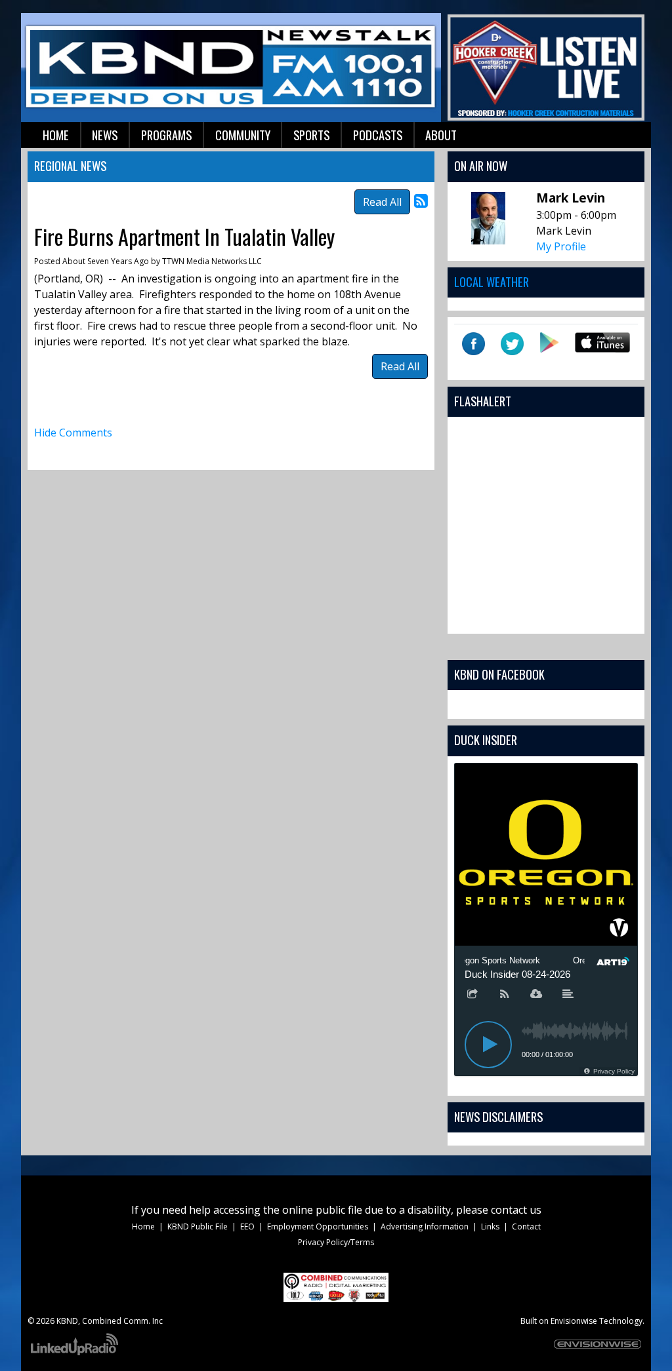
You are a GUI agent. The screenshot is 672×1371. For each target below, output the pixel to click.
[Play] (488, 1044)
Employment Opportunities (317, 1226)
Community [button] (242, 135)
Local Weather (491, 281)
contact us (516, 1210)
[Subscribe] (505, 995)
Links (490, 1226)
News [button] (104, 135)
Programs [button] (166, 135)
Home (143, 1226)
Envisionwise (574, 1320)
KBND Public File (197, 1226)
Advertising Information (425, 1226)
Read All (382, 202)
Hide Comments (73, 432)
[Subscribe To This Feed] (421, 200)
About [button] (441, 135)
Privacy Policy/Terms (336, 1242)
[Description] (568, 995)
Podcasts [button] (377, 135)
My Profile (561, 246)
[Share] (472, 995)
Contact (526, 1226)
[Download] (536, 995)
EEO (247, 1226)
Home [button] (56, 135)
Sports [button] (311, 135)
